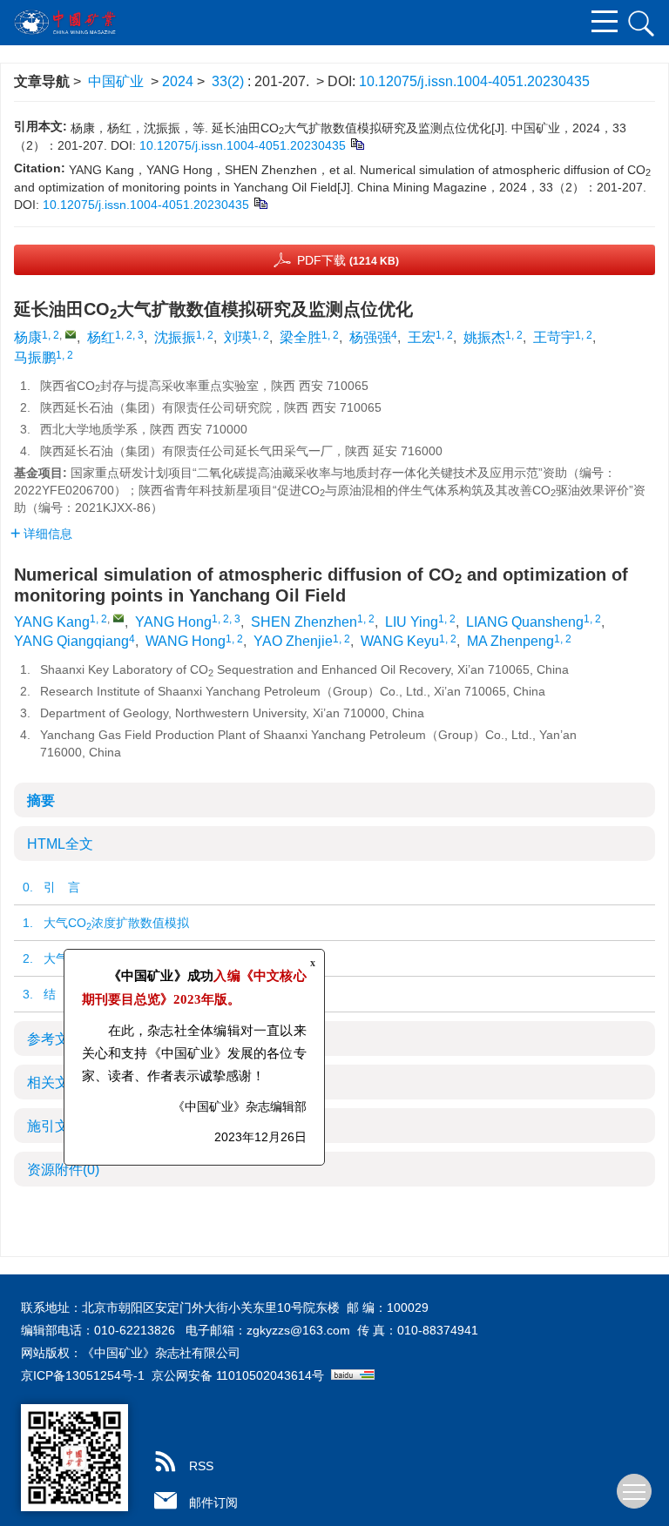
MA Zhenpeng (510, 641)
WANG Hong (185, 641)
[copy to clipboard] (260, 203)
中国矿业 (116, 81)
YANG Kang (52, 622)
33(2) (229, 81)
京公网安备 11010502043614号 (238, 1375)
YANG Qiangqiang (71, 641)
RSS (201, 1466)
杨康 (28, 337)
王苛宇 (554, 337)
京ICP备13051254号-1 (83, 1375)
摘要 (41, 800)
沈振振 (175, 337)
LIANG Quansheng (525, 622)
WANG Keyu (400, 641)
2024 (177, 81)
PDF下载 (348, 260)
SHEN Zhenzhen (304, 622)
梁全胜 (300, 337)
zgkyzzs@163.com (298, 1330)
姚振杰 (484, 337)
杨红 (101, 337)
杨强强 (370, 337)
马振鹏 (35, 357)
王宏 (422, 337)
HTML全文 (60, 844)
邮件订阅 (213, 1502)
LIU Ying (411, 622)
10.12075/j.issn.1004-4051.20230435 (474, 81)
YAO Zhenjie (293, 641)
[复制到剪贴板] (357, 144)
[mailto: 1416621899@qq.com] (118, 618)
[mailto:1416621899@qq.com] (70, 334)
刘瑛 (238, 337)
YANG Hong (173, 622)
